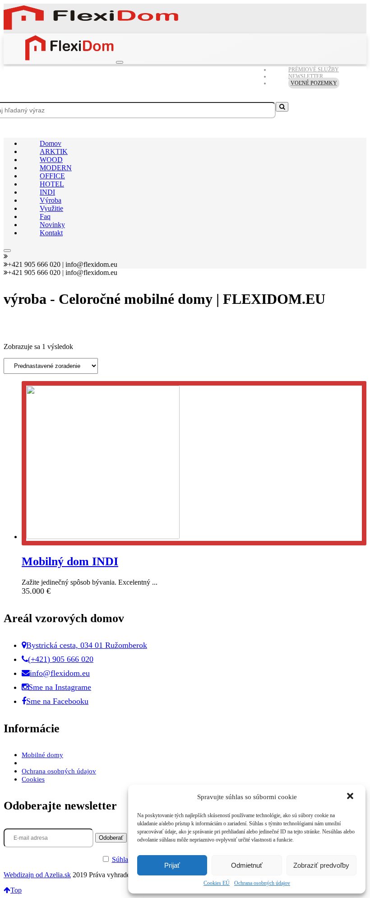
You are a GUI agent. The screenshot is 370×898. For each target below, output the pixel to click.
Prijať (172, 865)
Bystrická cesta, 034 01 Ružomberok (86, 645)
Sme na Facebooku (57, 701)
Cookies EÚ (217, 883)
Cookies (33, 779)
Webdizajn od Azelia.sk (37, 875)
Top (16, 890)
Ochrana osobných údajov (262, 883)
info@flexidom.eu (60, 673)
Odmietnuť (247, 865)
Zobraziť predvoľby (321, 865)
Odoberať (111, 837)
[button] (351, 796)
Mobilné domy (42, 754)
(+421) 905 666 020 (60, 659)
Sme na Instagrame (59, 687)
